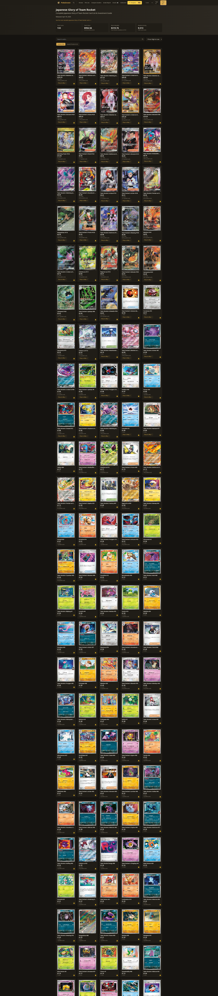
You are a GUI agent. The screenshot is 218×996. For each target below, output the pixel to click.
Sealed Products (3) (72, 44)
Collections (123, 2)
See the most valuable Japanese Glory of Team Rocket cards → (73, 20)
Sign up (163, 2)
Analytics (135, 3)
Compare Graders (96, 2)
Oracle (115, 2)
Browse (81, 2)
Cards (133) (61, 44)
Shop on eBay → (62, 83)
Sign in (156, 2)
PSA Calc (87, 2)
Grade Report (107, 2)
